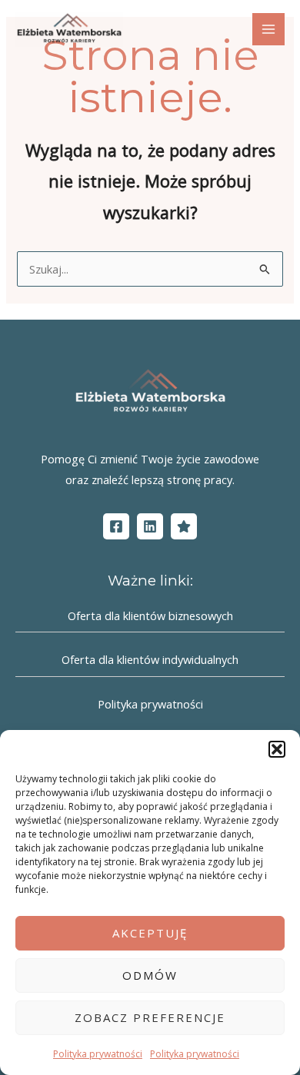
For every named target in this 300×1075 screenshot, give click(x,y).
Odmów (150, 975)
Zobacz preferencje (150, 1017)
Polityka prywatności (97, 1053)
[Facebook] (116, 526)
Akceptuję (150, 933)
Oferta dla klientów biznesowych (150, 615)
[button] (277, 749)
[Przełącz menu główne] (268, 29)
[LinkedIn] (150, 526)
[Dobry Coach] (184, 526)
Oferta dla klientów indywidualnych (150, 659)
